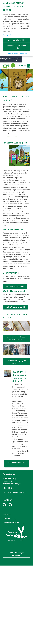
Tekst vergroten (16, 58)
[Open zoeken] (28, 66)
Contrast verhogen (5, 58)
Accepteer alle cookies (16, 40)
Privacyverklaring (9, 35)
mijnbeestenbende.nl (14, 286)
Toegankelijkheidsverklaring (13, 522)
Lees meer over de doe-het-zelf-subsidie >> (16, 338)
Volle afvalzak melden (14, 307)
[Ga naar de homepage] (9, 66)
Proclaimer (7, 514)
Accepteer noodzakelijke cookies (16, 47)
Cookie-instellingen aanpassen (16, 53)
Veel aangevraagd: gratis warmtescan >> (16, 361)
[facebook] (4, 504)
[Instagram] (10, 504)
